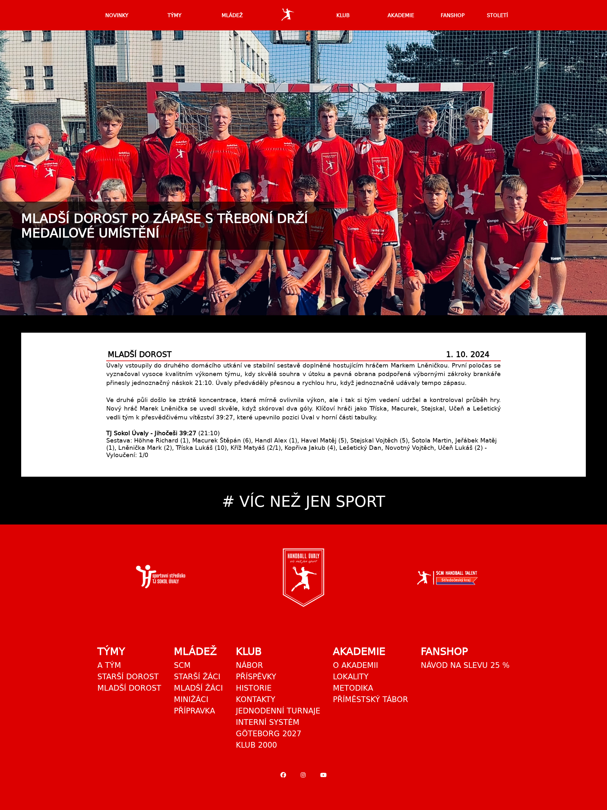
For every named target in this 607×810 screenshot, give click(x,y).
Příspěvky (256, 676)
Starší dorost (128, 676)
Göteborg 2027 (268, 733)
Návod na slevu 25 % (465, 665)
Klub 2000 (256, 745)
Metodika (353, 688)
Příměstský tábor (370, 699)
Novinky (116, 15)
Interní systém (267, 722)
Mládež (232, 15)
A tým (109, 665)
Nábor (249, 665)
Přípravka (194, 710)
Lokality (351, 676)
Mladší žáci (198, 688)
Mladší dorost (129, 688)
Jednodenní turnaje (278, 710)
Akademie (401, 15)
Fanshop (453, 15)
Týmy (174, 15)
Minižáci (191, 699)
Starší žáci (197, 676)
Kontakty (255, 699)
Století (497, 15)
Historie (254, 688)
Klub (343, 15)
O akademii (355, 665)
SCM (182, 665)
